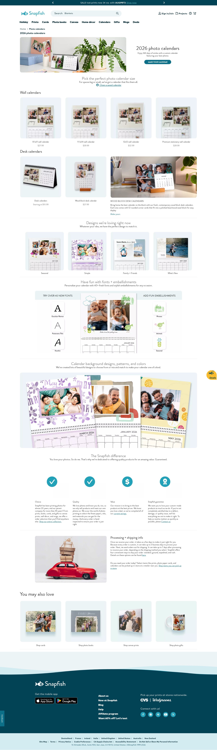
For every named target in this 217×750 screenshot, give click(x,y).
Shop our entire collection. (50, 521)
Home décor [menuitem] (88, 22)
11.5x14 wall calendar (86, 141)
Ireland (87, 738)
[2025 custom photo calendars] (108, 54)
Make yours (115, 214)
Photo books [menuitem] (59, 22)
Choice (38, 501)
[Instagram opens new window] (152, 713)
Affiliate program (108, 713)
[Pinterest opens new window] (159, 713)
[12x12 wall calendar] (131, 117)
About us (103, 695)
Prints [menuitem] (35, 22)
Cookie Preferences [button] (82, 742)
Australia (137, 738)
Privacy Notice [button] (65, 742)
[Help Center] (190, 13)
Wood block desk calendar (86, 200)
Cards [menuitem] (45, 22)
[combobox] (86, 13)
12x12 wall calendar (131, 141)
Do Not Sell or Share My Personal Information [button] (158, 742)
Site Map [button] (43, 742)
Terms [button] (52, 742)
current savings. (120, 513)
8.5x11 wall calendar (41, 141)
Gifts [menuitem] (117, 22)
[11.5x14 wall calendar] (86, 117)
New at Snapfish (107, 700)
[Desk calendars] (40, 176)
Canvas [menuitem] (74, 22)
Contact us (165, 521)
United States (124, 738)
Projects (183, 13)
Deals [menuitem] (136, 22)
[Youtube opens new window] (167, 713)
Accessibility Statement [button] (125, 742)
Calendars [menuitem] (104, 22)
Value (112, 501)
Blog (100, 704)
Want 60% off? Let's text (112, 718)
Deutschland (66, 738)
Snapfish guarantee (156, 501)
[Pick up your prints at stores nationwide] (144, 699)
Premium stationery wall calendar (176, 141)
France (78, 738)
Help (100, 709)
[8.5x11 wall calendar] (40, 117)
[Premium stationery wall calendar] (176, 117)
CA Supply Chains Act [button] (103, 742)
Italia (95, 738)
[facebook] (144, 713)
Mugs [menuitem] (126, 22)
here (144, 555)
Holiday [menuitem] (24, 22)
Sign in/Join (167, 13)
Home (23, 29)
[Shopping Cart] (194, 13)
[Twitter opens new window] (174, 713)
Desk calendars (40, 200)
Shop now (130, 2)
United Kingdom (108, 738)
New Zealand (150, 738)
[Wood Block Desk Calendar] (86, 176)
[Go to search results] (117, 13)
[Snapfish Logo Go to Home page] (32, 13)
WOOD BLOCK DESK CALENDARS (127, 201)
